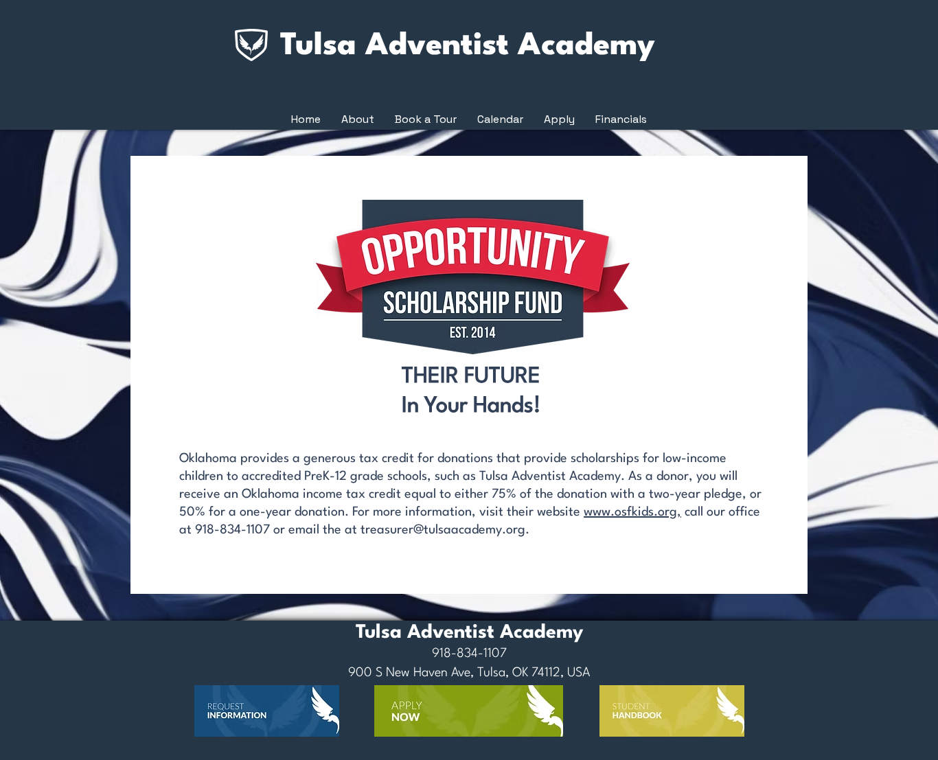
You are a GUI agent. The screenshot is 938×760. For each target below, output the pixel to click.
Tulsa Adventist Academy (467, 46)
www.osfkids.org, (632, 512)
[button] (358, 119)
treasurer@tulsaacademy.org (443, 530)
